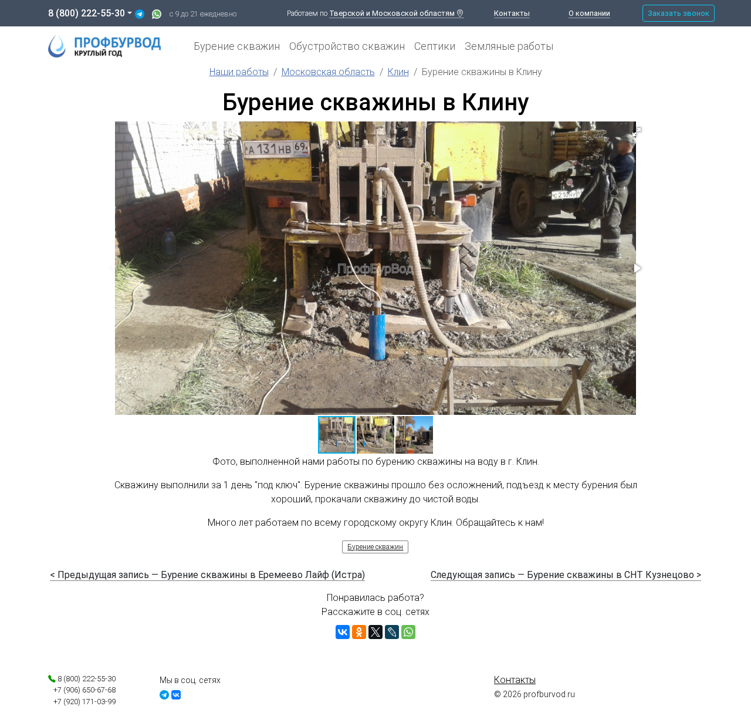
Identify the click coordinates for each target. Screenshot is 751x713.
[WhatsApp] (408, 632)
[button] (636, 132)
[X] (375, 632)
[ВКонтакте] (343, 632)
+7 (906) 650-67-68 (82, 689)
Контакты (512, 13)
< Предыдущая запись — (207, 574)
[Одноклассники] (359, 632)
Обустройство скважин (347, 46)
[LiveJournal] (392, 632)
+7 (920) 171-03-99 (82, 701)
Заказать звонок (678, 13)
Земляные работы (509, 46)
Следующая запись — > (566, 574)
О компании (589, 13)
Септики (434, 46)
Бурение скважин (237, 46)
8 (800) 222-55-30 (86, 13)
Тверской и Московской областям (392, 13)
